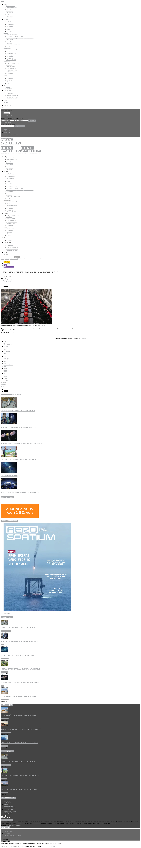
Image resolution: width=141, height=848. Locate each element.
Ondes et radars (10, 71)
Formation (9, 88)
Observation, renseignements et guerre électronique (19, 38)
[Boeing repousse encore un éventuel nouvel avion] (4, 786)
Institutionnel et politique (13, 44)
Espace (5, 4)
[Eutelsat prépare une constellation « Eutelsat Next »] (9, 489)
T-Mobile (6, 380)
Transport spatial (10, 6)
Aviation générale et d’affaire (13, 55)
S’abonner (83, 338)
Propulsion (9, 9)
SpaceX (5, 375)
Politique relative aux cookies (49, 846)
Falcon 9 (6, 360)
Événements (9, 93)
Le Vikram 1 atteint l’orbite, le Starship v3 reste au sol (20, 427)
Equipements (9, 39)
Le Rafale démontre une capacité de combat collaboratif (21, 729)
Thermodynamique (11, 68)
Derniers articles (6, 617)
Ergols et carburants (11, 70)
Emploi (8, 87)
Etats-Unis (6, 358)
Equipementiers (10, 24)
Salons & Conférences (12, 95)
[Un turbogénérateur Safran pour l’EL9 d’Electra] (4, 693)
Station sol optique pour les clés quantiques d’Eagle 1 (20, 459)
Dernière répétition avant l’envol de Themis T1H (18, 411)
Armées (8, 46)
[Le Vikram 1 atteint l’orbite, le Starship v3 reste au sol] (9, 424)
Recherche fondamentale (12, 63)
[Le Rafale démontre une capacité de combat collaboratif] (4, 726)
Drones (5, 75)
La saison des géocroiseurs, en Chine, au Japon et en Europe (22, 443)
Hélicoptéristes (10, 26)
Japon (5, 361)
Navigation (9, 17)
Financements (10, 28)
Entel (5, 356)
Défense (6, 33)
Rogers (5, 371)
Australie (6, 346)
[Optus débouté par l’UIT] (9, 472)
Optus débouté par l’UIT (9, 476)
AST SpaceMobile (8, 344)
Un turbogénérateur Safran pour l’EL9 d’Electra (18, 696)
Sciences (8, 14)
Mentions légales (7, 130)
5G (4, 343)
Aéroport (8, 51)
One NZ (5, 366)
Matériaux (9, 65)
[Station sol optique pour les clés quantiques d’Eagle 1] (9, 456)
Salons (8, 29)
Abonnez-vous (7, 105)
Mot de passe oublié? (6, 122)
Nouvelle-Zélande (8, 365)
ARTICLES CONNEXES (6, 394)
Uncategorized (4, 672)
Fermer (2, 1)
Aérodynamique (10, 66)
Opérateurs (9, 80)
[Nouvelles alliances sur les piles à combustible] (4, 652)
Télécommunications (11, 7)
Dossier (5, 100)
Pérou (5, 370)
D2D (5, 353)
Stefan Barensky (6, 276)
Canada (5, 348)
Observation (9, 12)
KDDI (5, 363)
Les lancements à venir (12, 97)
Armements (9, 41)
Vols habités (9, 11)
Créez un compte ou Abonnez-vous (11, 134)
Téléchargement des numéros (10, 135)
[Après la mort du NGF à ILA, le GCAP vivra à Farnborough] (4, 665)
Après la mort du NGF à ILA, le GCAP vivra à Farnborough (21, 669)
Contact (5, 129)
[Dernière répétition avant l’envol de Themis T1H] (9, 407)
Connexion (6, 104)
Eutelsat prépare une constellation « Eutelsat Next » (20, 492)
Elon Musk (6, 355)
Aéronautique (7, 48)
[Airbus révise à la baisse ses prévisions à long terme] (4, 739)
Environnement (7, 90)
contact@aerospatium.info (16, 825)
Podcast (6, 102)
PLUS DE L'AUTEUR (16, 394)
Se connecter (6, 113)
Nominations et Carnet (12, 98)
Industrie (6, 19)
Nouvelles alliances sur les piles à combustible (18, 655)
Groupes (8, 21)
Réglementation (10, 31)
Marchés (8, 83)
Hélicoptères (9, 56)
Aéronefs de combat (11, 34)
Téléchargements (8, 107)
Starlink (5, 376)
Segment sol (9, 16)
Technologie (7, 61)
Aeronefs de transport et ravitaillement (16, 36)
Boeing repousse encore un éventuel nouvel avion (19, 789)
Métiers (5, 85)
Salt (5, 373)
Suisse (5, 378)
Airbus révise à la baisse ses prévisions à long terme (19, 743)
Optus (5, 368)
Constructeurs (10, 23)
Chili (5, 349)
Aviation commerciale (11, 50)
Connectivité (9, 73)
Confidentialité (7, 132)
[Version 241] (37, 610)
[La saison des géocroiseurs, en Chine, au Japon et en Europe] (9, 440)
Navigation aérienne (11, 53)
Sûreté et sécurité (11, 60)
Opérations (9, 43)
